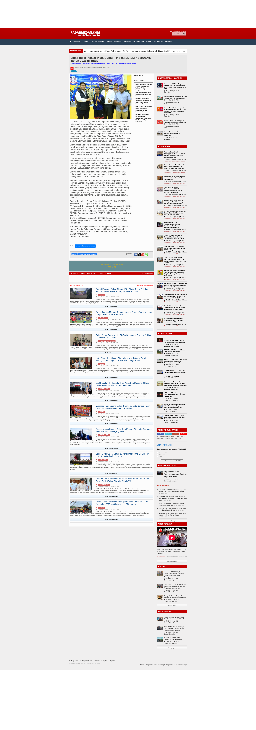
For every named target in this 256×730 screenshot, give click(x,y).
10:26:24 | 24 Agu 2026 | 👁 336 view (175, 265)
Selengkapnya (172, 605)
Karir (113, 661)
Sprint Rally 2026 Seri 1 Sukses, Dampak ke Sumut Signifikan (174, 638)
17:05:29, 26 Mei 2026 (112, 366)
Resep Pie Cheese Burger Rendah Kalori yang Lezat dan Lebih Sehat (175, 596)
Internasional (139, 41)
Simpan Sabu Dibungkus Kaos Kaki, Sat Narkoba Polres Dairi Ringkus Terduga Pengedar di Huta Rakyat (174, 273)
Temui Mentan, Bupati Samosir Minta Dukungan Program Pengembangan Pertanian (174, 405)
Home (142, 665)
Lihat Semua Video (172, 561)
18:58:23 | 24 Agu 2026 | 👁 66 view (175, 194)
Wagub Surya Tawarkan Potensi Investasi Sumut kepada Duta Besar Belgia (175, 177)
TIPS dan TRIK (158, 41)
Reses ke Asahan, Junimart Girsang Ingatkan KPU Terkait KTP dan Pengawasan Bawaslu (174, 340)
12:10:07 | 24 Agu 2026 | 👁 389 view (175, 252)
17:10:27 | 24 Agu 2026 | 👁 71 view (175, 216)
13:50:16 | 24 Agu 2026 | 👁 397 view (175, 241)
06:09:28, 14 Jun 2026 (115, 320)
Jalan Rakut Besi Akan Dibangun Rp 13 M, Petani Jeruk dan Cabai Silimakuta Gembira (171, 551)
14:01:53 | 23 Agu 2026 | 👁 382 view (175, 313)
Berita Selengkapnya (111, 306)
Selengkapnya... (172, 521)
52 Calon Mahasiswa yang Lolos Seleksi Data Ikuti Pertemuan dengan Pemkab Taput (175, 212)
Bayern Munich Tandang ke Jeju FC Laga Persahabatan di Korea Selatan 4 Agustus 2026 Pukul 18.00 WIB (175, 110)
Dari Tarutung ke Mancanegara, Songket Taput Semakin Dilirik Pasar (175, 618)
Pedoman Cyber (99, 661)
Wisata (148, 41)
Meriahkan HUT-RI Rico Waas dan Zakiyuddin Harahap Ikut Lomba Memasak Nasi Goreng (175, 285)
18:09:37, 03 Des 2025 (113, 486)
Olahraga (117, 41)
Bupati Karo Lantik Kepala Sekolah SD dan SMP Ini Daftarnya (173, 133)
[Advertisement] (128, 14)
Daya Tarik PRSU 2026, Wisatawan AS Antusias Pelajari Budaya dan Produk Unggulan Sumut (175, 586)
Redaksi (81, 661)
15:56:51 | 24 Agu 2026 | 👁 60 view (175, 229)
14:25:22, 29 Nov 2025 (113, 509)
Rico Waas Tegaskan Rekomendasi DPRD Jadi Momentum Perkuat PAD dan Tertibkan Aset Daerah (173, 189)
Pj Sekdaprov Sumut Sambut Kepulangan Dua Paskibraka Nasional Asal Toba (173, 320)
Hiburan (109, 41)
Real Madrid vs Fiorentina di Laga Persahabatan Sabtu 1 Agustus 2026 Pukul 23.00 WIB (175, 98)
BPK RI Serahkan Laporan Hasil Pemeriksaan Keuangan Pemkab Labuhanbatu (175, 372)
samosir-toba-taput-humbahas (85, 246)
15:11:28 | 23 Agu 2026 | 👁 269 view (175, 300)
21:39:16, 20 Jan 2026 (112, 461)
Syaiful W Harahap (102, 320)
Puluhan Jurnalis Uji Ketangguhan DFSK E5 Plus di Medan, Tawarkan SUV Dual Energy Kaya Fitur (174, 154)
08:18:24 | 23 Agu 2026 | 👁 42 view (175, 324)
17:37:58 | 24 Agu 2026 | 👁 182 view (175, 205)
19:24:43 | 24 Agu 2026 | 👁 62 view (175, 181)
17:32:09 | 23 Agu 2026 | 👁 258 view (175, 289)
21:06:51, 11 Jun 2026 (112, 343)
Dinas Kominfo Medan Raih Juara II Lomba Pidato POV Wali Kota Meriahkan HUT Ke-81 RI (175, 296)
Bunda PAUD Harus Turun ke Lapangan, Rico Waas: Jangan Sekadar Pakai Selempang (174, 201)
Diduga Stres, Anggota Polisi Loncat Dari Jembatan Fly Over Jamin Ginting (174, 417)
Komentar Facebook (147, 273)
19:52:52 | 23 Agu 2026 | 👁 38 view (175, 277)
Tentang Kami (73, 661)
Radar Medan (100, 297)
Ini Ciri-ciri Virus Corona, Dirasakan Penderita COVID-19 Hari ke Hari (174, 394)
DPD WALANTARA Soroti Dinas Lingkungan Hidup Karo (143, 94)
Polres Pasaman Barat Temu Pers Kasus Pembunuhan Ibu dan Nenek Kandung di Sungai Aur (175, 166)
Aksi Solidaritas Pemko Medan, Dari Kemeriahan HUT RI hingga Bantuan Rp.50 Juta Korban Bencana (175, 308)
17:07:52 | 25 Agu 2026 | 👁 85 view (175, 159)
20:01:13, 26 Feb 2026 (112, 437)
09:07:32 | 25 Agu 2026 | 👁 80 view (175, 170)
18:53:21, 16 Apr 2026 (112, 390)
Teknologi (127, 41)
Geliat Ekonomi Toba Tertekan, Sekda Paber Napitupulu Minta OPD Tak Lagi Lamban (174, 248)
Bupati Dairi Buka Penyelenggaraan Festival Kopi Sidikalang (175, 474)
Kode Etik (108, 661)
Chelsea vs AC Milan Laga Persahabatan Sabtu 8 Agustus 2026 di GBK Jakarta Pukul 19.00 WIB (175, 86)
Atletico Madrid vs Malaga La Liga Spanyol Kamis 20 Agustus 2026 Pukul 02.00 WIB (175, 122)
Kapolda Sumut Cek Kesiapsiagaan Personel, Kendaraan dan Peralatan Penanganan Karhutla (172, 225)
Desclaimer (88, 661)
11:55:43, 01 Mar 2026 (112, 414)
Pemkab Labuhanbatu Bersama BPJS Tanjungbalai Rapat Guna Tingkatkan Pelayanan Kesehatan (143, 118)
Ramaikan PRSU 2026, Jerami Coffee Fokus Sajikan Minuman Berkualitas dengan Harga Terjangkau (174, 574)
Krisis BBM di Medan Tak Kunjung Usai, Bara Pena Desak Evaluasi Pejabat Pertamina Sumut (174, 628)
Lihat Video (161, 557)
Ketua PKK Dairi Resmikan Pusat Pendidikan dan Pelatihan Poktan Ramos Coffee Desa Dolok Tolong (173, 498)
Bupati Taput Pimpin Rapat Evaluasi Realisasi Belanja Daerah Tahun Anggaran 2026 (174, 236)
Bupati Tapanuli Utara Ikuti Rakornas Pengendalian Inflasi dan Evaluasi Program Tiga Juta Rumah (175, 260)
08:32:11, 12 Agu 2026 (112, 297)
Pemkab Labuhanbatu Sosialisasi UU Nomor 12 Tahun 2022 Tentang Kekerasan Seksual (175, 361)
